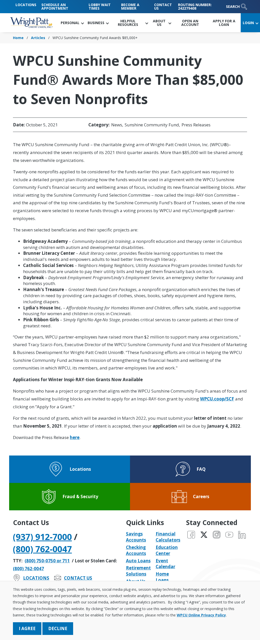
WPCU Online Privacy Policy (201, 615)
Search (233, 6)
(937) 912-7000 (42, 537)
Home (18, 37)
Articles (38, 37)
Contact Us (163, 6)
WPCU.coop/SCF (217, 399)
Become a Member (130, 6)
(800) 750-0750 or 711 (47, 561)
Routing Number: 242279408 (195, 6)
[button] (72, 22)
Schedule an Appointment (54, 6)
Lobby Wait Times (100, 6)
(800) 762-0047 (42, 549)
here (74, 437)
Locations (25, 4)
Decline (57, 628)
